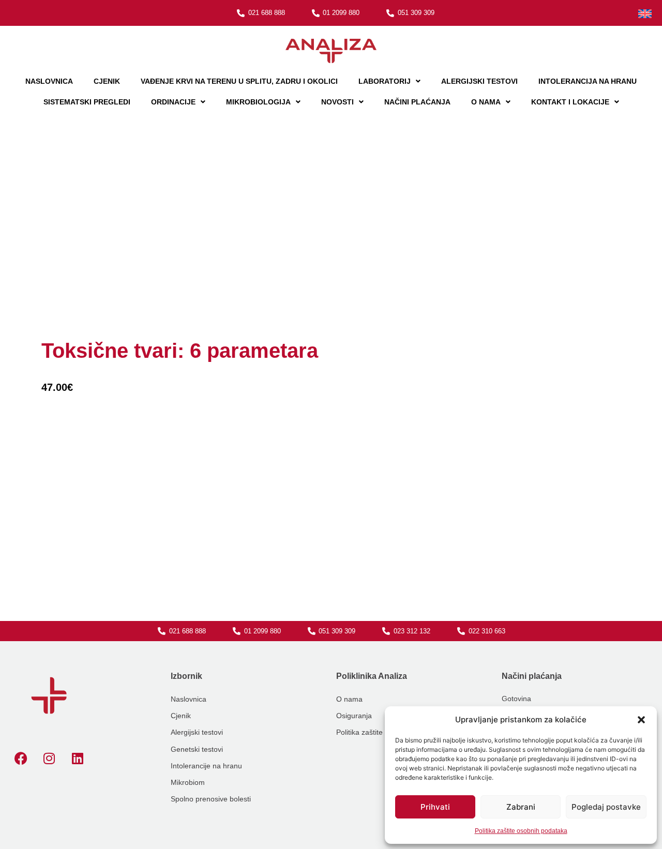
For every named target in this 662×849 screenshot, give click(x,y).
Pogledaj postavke (606, 807)
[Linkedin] (78, 758)
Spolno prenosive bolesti (211, 799)
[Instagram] (49, 758)
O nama (486, 102)
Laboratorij (384, 81)
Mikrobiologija (258, 102)
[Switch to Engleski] (645, 13)
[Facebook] (21, 758)
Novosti (337, 102)
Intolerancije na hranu (206, 766)
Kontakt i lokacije (570, 102)
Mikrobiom (188, 782)
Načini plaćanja (417, 102)
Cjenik (107, 81)
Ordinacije (173, 102)
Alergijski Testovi (479, 81)
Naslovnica (49, 81)
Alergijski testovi (197, 732)
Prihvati (435, 807)
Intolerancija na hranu (587, 81)
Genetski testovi (197, 749)
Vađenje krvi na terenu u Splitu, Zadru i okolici (239, 81)
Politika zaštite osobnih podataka (521, 831)
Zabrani (520, 807)
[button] (641, 720)
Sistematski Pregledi (86, 102)
